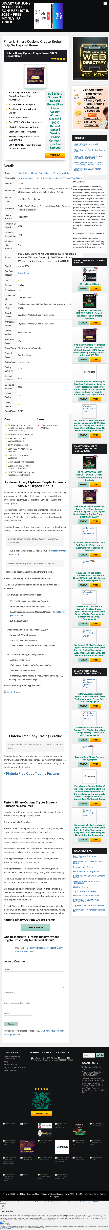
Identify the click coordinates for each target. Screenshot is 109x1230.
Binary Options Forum (83, 867)
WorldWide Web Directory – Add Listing (88, 862)
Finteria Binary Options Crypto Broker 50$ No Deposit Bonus (45, 173)
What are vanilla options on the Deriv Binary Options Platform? (92, 1074)
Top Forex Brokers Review (84, 892)
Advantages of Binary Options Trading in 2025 (92, 1084)
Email (17, 1003)
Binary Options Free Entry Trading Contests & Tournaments (88, 157)
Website (7, 1013)
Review (83, 288)
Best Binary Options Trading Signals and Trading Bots (93, 1090)
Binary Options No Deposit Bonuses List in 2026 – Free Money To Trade (64, 1194)
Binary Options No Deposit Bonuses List (86, 145)
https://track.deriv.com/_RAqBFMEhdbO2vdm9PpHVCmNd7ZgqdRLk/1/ (50, 178)
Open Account (42, 1114)
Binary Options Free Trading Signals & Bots (89, 151)
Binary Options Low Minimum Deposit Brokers (86, 900)
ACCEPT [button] (95, 1202)
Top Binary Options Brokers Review (88, 906)
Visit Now (55, 155)
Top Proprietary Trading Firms (91, 1068)
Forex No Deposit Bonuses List (86, 896)
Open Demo (23, 273)
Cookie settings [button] (84, 1202)
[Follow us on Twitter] (71, 1061)
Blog (6, 1062)
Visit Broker (35, 927)
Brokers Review (10, 1065)
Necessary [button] (3, 1221)
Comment (7, 969)
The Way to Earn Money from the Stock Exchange (92, 1080)
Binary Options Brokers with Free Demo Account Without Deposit (88, 163)
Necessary (5, 1223)
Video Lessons (10, 1071)
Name (9, 993)
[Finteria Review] (35, 711)
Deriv (75, 187)
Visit (95, 288)
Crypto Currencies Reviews (15, 1068)
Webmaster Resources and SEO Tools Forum (87, 882)
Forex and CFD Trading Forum (86, 872)
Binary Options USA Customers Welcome (87, 169)
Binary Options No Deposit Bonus (12, 1058)
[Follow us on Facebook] (62, 1061)
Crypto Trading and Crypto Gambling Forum (89, 876)
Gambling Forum (80, 887)
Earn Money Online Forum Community (84, 857)
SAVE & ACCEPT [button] (5, 1229)
